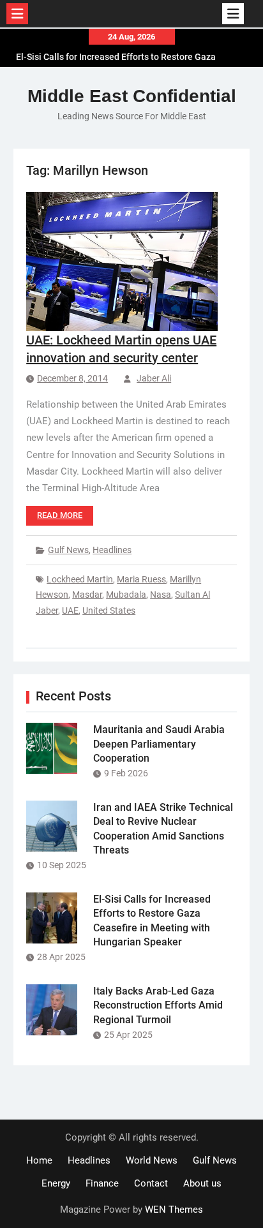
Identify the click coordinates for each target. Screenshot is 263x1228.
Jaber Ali (154, 378)
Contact (151, 1183)
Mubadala (126, 594)
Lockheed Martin (80, 579)
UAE (70, 610)
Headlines (112, 550)
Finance (102, 1183)
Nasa (160, 594)
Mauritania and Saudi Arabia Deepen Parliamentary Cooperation (159, 743)
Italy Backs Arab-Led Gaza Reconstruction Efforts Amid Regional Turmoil (158, 1005)
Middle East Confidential (131, 96)
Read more (59, 515)
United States (108, 610)
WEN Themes (174, 1209)
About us (202, 1183)
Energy (55, 1183)
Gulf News (68, 550)
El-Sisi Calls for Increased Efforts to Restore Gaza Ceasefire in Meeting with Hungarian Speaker (116, 56)
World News (151, 1160)
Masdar (87, 594)
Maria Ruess (141, 579)
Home (39, 1160)
